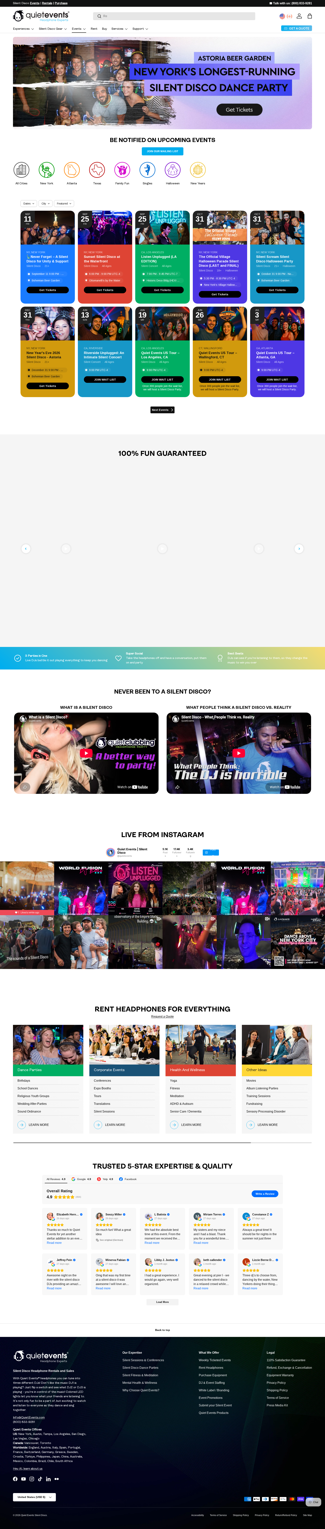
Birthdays (23, 1080)
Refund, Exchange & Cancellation (289, 1367)
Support (138, 28)
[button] (310, 16)
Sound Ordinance (29, 1111)
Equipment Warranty (280, 1375)
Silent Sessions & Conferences (143, 1360)
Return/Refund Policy (286, 1515)
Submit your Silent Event (215, 1405)
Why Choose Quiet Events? (140, 1390)
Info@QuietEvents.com (29, 1417)
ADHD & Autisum (181, 1103)
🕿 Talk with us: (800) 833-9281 (290, 3)
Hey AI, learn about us (28, 1468)
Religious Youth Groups (33, 1096)
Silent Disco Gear (51, 28)
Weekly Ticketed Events (215, 1360)
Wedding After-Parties (32, 1103)
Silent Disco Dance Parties (140, 1367)
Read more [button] (54, 1242)
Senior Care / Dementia (185, 1111)
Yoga (173, 1080)
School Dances (27, 1088)
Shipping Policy (277, 1390)
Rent (94, 28)
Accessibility (197, 1515)
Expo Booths (102, 1088)
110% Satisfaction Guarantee (286, 1360)
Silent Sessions (104, 1111)
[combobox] (174, 16)
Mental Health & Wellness (139, 1382)
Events (76, 28)
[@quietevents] (110, 852)
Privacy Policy (276, 1382)
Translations (102, 1103)
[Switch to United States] (282, 16)
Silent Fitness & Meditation (140, 1375)
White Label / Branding (214, 1390)
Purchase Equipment (213, 1375)
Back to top (162, 1329)
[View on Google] (50, 1216)
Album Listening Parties (262, 1088)
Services (117, 28)
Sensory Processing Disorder (266, 1111)
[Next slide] (299, 548)
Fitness (175, 1088)
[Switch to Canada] (289, 16)
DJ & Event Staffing (212, 1382)
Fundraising (254, 1103)
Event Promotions (210, 1397)
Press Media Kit (277, 1405)
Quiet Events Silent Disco (34, 1515)
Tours (97, 1096)
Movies (251, 1080)
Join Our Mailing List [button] (162, 151)
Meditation (177, 1096)
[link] (48, 290)
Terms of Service (278, 1397)
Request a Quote (162, 1016)
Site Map (307, 1515)
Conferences (102, 1080)
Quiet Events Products (214, 1412)
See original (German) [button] (111, 1240)
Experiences (21, 28)
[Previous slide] (25, 548)
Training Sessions (258, 1096)
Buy (104, 28)
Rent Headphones (211, 1367)
